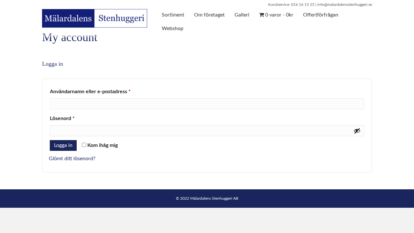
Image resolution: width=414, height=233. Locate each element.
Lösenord (77, 118)
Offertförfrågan (320, 14)
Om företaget (209, 14)
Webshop (172, 28)
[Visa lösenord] (357, 130)
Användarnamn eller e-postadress (105, 91)
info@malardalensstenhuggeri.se (344, 4)
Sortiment (173, 14)
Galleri (241, 14)
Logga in (63, 145)
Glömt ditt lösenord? (72, 158)
